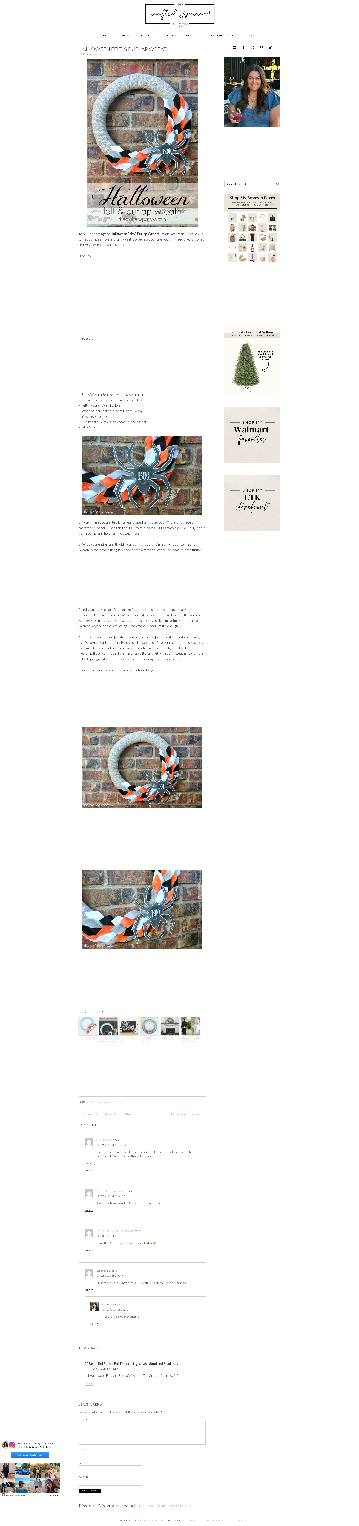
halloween (98, 1102)
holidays (119, 1102)
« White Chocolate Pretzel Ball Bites (105, 1114)
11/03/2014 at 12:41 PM (117, 1309)
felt (91, 1102)
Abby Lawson (104, 1139)
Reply (89, 1171)
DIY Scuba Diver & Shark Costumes (190, 1040)
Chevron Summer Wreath (149, 1040)
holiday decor (109, 1102)
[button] (53, 1494)
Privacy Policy (226, 1520)
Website (84, 1476)
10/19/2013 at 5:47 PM (110, 1196)
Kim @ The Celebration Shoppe (115, 1230)
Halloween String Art (128, 1040)
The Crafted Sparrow (179, 19)
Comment (84, 1419)
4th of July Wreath (87, 1038)
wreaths (127, 1102)
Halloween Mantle (169, 1038)
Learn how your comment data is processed (164, 1506)
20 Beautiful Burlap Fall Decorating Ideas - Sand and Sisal (128, 1364)
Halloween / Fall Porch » (188, 1114)
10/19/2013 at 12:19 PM (111, 1145)
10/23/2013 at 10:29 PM (111, 1235)
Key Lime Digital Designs (198, 1520)
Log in (242, 1520)
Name (83, 1449)
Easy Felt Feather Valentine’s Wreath (108, 1040)
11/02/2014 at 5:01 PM (110, 1275)
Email (83, 1463)
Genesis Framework (151, 1520)
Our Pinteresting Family (111, 1191)
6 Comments (98, 54)
